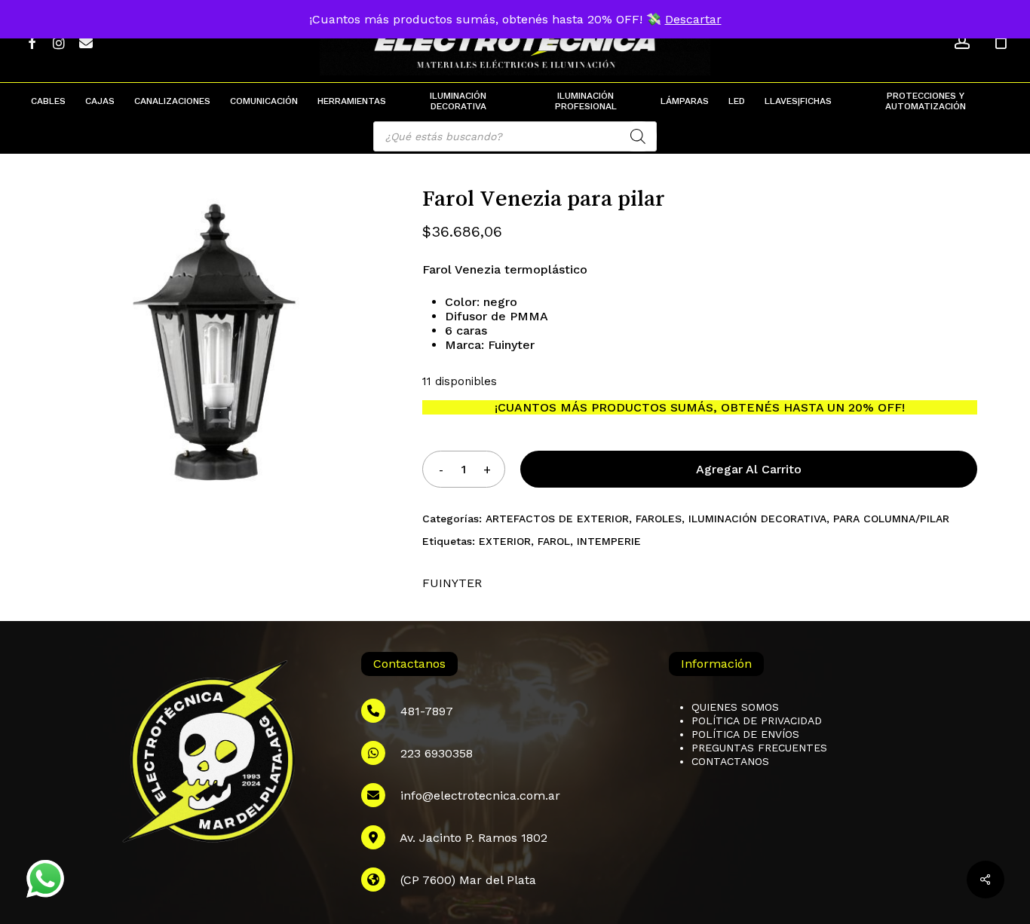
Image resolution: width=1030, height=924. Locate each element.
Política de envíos (745, 734)
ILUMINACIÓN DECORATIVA (757, 518)
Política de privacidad (756, 720)
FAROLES (659, 518)
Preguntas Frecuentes (759, 748)
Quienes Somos (735, 707)
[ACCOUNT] (962, 42)
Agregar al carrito (749, 469)
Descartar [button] (693, 19)
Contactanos (730, 761)
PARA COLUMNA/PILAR (891, 518)
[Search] (638, 136)
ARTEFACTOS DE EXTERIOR (557, 518)
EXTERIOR (505, 541)
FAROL (554, 541)
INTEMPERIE (609, 541)
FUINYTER (452, 583)
